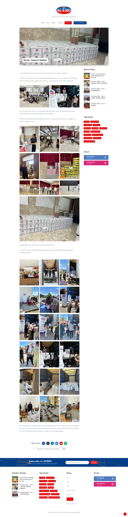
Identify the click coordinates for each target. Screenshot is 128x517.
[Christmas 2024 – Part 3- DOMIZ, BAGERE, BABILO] (87, 98)
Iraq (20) (87, 121)
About (53, 22)
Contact (60, 22)
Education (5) (97, 138)
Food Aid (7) (103, 128)
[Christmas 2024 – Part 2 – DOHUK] (87, 105)
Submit (94, 462)
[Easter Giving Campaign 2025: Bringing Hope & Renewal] (87, 76)
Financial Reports (71, 490)
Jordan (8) (95, 128)
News (48, 22)
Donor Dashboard (80, 22)
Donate (68, 22)
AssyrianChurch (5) (89, 141)
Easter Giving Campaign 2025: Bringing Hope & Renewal (98, 76)
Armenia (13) (88, 125)
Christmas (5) (88, 138)
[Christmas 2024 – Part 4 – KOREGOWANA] (87, 91)
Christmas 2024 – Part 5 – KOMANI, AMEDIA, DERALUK (26, 486)
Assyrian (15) (94, 121)
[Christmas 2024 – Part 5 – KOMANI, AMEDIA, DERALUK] (87, 83)
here (51, 114)
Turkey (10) (96, 125)
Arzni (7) (87, 131)
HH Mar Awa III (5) (97, 135)
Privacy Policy (76, 512)
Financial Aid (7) (95, 131)
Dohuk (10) (87, 128)
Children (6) (87, 135)
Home (43, 22)
